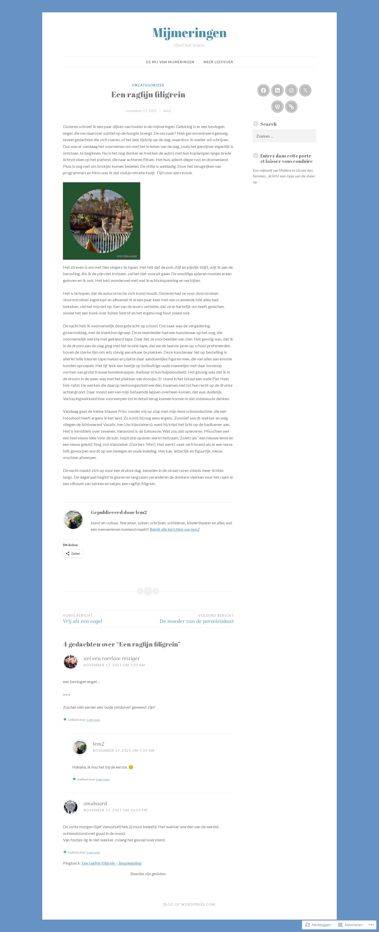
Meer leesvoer (218, 62)
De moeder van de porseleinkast (197, 618)
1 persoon (93, 720)
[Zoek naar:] (284, 136)
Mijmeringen (189, 32)
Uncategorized (148, 85)
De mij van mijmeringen (170, 62)
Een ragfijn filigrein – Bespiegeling (112, 862)
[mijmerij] (263, 90)
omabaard (95, 803)
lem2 (167, 110)
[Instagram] (291, 90)
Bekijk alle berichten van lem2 (175, 529)
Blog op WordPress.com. (189, 904)
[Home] (277, 106)
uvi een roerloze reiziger (112, 658)
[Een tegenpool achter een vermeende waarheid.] (291, 106)
